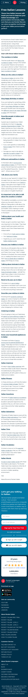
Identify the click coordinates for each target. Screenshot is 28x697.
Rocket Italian (6, 620)
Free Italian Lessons (8, 635)
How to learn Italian (9, 637)
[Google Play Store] (14, 594)
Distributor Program (9, 674)
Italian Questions (7, 394)
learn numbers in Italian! (8, 71)
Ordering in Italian (8, 311)
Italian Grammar (7, 363)
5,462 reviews (20, 568)
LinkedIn (4, 610)
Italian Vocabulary (7, 445)
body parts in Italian (18, 234)
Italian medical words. (10, 241)
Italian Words (6, 458)
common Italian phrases (10, 384)
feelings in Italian (12, 236)
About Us (4, 664)
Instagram (5, 607)
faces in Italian (7, 147)
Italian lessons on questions (17, 397)
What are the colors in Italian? (12, 75)
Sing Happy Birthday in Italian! (12, 98)
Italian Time (5, 429)
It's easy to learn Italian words (10, 462)
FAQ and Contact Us (8, 644)
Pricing (22, 2)
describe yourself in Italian (11, 153)
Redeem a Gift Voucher (9, 649)
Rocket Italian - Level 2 (9, 622)
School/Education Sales (10, 679)
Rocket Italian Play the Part (11, 627)
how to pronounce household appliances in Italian (12, 342)
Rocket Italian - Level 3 (9, 625)
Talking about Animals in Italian (13, 264)
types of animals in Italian (9, 272)
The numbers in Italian (9, 57)
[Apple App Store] (14, 590)
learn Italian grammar (14, 366)
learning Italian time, (13, 435)
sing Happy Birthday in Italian (15, 106)
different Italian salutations (9, 417)
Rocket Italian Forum (9, 632)
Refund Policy (6, 652)
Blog (3, 667)
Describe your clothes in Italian (12, 293)
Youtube (4, 602)
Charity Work (6, 672)
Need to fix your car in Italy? (11, 280)
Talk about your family (9, 175)
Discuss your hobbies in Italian (12, 244)
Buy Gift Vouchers (8, 647)
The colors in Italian (7, 78)
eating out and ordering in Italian (13, 316)
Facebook (4, 605)
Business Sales (6, 669)
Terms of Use (6, 657)
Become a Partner (8, 677)
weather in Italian (6, 206)
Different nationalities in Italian (12, 159)
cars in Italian (15, 283)
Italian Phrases (6, 378)
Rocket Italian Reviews (9, 630)
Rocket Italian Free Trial (10, 617)
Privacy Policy (6, 654)
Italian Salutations (7, 412)
